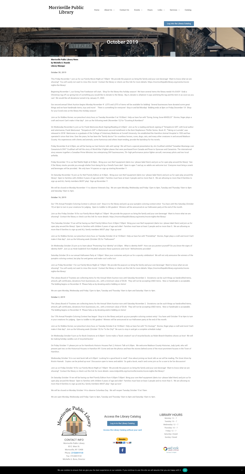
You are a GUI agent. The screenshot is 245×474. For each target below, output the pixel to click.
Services (173, 10)
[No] (242, 470)
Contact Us (124, 10)
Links (160, 10)
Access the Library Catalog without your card (122, 430)
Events (137, 10)
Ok (185, 470)
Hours (150, 10)
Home (96, 10)
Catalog (188, 10)
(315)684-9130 (77, 453)
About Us (108, 10)
